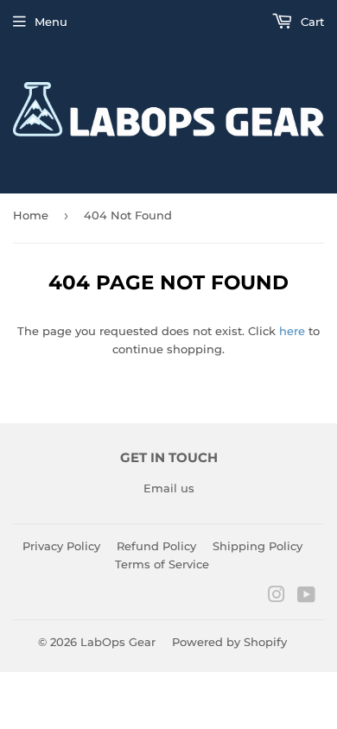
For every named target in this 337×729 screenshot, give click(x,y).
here (292, 331)
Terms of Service (162, 564)
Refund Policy (156, 546)
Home (30, 215)
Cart (310, 22)
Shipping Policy (257, 546)
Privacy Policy (61, 546)
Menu (51, 22)
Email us (168, 488)
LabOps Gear (118, 642)
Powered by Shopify (229, 642)
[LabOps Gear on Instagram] (276, 597)
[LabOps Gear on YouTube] (306, 597)
